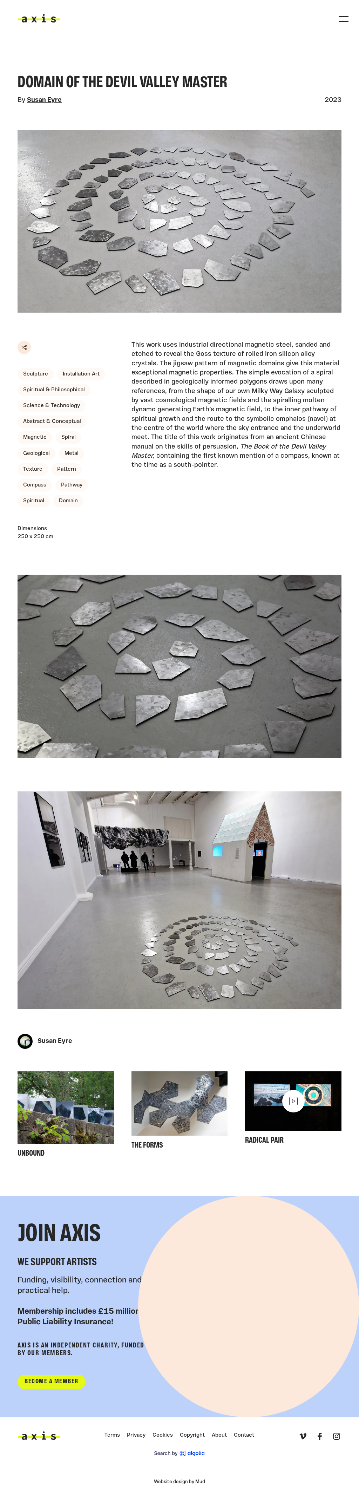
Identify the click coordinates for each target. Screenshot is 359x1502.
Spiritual (33, 501)
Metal (72, 453)
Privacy (136, 1435)
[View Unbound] (66, 1116)
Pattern (66, 469)
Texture (32, 469)
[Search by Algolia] (179, 1453)
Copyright (192, 1435)
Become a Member (52, 1381)
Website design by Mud (179, 1482)
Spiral (68, 437)
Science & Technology (51, 406)
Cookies (163, 1435)
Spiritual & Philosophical (54, 390)
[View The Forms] (179, 1112)
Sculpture (35, 374)
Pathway (71, 485)
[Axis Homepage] (39, 18)
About (219, 1435)
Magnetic (35, 437)
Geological (36, 453)
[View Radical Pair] (293, 1110)
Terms (112, 1435)
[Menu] (343, 19)
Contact (244, 1435)
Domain (68, 501)
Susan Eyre (44, 100)
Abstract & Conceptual (52, 421)
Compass (34, 485)
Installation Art (81, 374)
